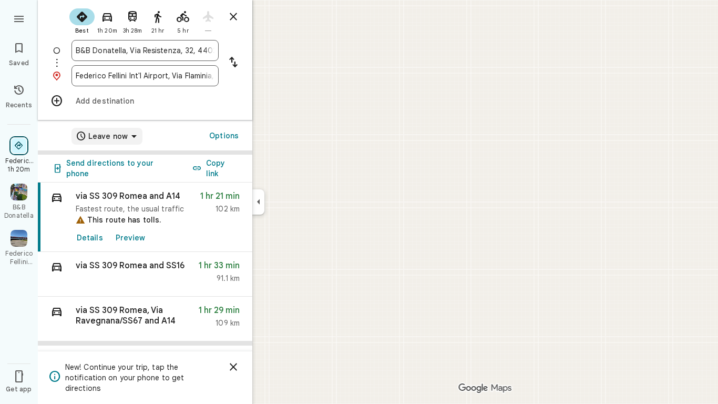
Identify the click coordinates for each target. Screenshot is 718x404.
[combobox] (145, 50)
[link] (145, 217)
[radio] (82, 20)
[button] (145, 274)
